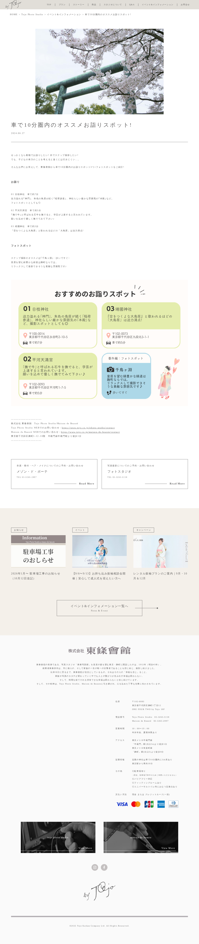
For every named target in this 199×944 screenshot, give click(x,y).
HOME (14, 14)
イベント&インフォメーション (157, 4)
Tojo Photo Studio (32, 14)
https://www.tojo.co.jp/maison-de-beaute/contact (90, 432)
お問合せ (185, 4)
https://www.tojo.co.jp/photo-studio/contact (88, 428)
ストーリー (79, 4)
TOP (49, 4)
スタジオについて (113, 4)
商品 (94, 4)
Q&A (131, 4)
